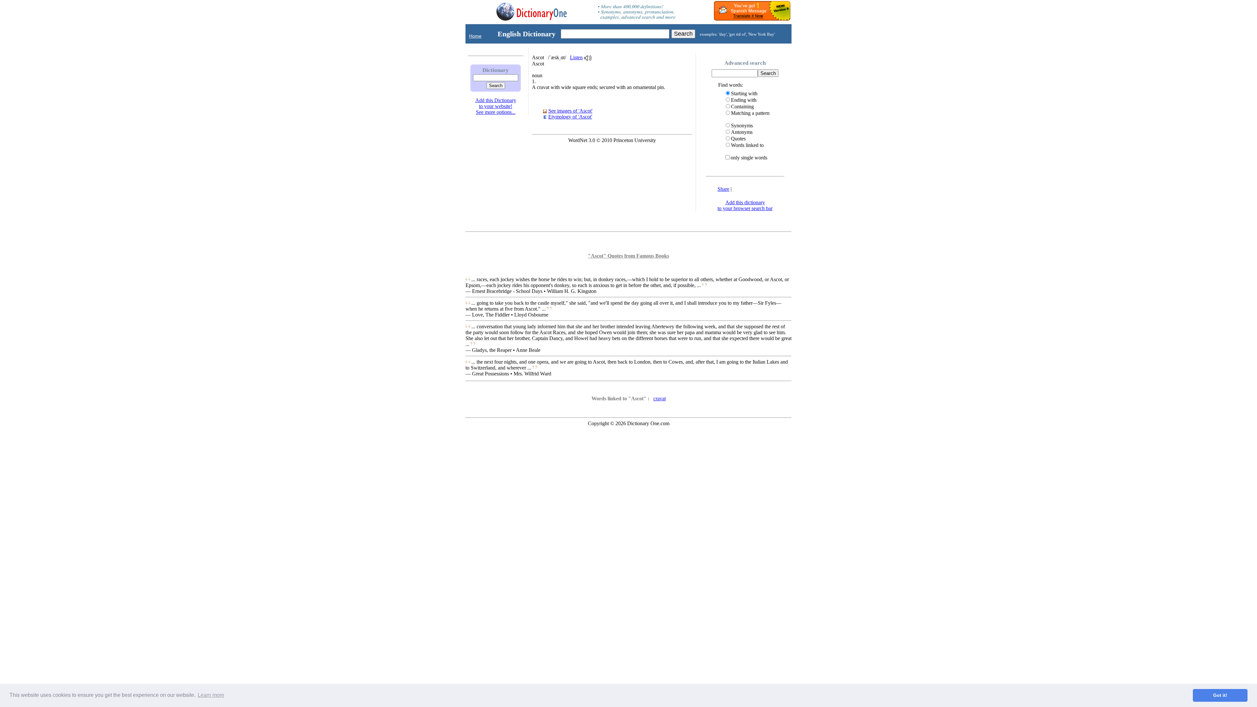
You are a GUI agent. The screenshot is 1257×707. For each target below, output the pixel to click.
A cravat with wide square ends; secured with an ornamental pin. (598, 87)
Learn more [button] (211, 695)
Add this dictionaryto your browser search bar (745, 205)
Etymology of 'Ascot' (570, 116)
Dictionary (496, 70)
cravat (659, 398)
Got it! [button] (1220, 695)
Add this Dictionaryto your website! (495, 103)
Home (475, 36)
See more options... (496, 112)
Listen (576, 57)
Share (723, 189)
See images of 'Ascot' (570, 111)
